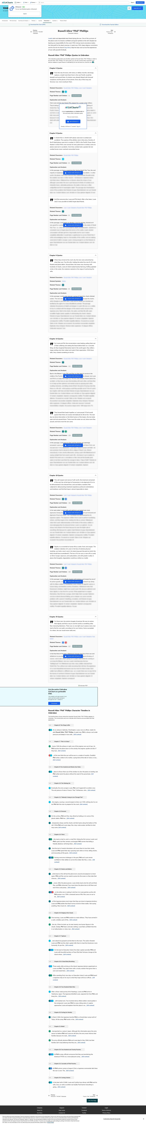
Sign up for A (140, 2)
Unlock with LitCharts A (74, 173)
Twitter (84, 1113)
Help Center (62, 1110)
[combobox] (84, 2)
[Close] (143, 1119)
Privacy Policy (106, 1113)
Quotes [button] (40, 20)
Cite (76, 95)
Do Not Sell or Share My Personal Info (111, 1119)
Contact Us (62, 1113)
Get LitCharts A (74, 121)
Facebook (84, 1110)
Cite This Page (92, 1100)
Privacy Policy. (50, 1122)
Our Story (39, 1113)
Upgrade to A (137, 8)
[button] (5, 20)
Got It (24, 14)
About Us (39, 1110)
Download (54, 703)
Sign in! (78, 126)
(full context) (77, 734)
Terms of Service (106, 1110)
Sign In (132, 2)
